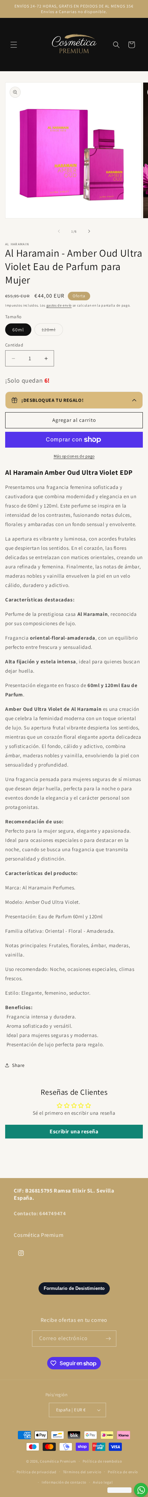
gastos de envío (59, 305)
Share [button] (18, 1065)
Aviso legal (103, 1482)
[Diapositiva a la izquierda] (58, 231)
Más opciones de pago (74, 456)
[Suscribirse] (108, 1338)
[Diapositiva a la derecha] (89, 231)
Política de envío (123, 1471)
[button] (13, 44)
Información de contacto (64, 1482)
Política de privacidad (36, 1471)
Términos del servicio (82, 1471)
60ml (18, 330)
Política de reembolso (102, 1461)
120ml (52, 331)
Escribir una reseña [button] (74, 1131)
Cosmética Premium (58, 1461)
